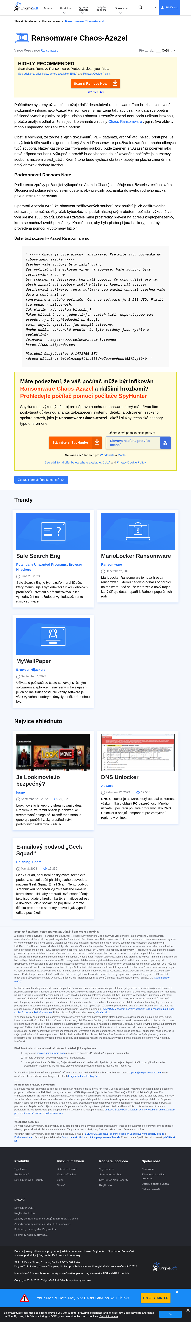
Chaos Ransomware (125, 121)
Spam (36, 862)
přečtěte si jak (103, 1012)
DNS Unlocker (120, 777)
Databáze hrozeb (67, 1169)
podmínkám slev (54, 1113)
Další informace (108, 1316)
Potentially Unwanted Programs (41, 564)
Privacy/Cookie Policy (96, 73)
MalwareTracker (66, 1174)
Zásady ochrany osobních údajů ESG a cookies (42, 1223)
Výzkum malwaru (84, 8)
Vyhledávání (140, 7)
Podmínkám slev (43, 1012)
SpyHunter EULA (24, 1207)
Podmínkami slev (23, 1137)
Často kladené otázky (73, 1137)
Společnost (121, 8)
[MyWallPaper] (53, 636)
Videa (60, 1179)
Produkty (65, 8)
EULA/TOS (108, 1009)
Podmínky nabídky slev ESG (31, 1234)
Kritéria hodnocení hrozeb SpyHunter (84, 1251)
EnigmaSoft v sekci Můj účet (84, 1076)
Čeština (155, 7)
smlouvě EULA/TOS (116, 1109)
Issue (20, 792)
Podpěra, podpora (101, 8)
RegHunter (105, 1185)
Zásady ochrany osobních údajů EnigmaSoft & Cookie (46, 1218)
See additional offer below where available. (43, 73)
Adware (107, 786)
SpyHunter (20, 1169)
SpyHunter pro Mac (110, 1174)
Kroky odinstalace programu (43, 1251)
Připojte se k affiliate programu (153, 1176)
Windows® (107, 455)
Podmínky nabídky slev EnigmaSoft (35, 1229)
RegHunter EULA (24, 1213)
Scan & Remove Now (90, 83)
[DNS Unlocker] (138, 752)
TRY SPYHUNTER (155, 1297)
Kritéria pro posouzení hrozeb (104, 1137)
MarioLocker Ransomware (136, 556)
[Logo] (26, 7)
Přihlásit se (171, 7)
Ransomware (51, 21)
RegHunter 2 (21, 1174)
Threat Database (25, 21)
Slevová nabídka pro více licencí (130, 443)
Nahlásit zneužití (151, 1189)
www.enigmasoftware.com (51, 1053)
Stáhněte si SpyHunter (70, 442)
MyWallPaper (33, 661)
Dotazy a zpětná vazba (155, 1183)
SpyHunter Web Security (28, 1179)
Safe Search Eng (38, 556)
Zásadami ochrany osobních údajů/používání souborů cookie (131, 1134)
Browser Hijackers (31, 670)
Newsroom (148, 1169)
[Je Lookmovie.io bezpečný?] (53, 752)
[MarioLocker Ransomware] (138, 531)
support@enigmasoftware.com (145, 1072)
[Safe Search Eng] (53, 531)
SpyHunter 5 (106, 1169)
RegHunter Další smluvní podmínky (59, 1255)
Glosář (61, 1185)
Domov (48, 8)
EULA (73, 73)
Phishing (23, 862)
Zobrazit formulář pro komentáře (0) (41, 479)
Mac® (122, 455)
